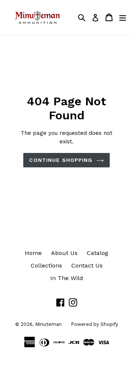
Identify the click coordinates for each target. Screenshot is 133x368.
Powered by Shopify (94, 324)
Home (33, 252)
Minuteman (48, 324)
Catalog (97, 252)
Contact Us (87, 265)
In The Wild (66, 278)
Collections (46, 265)
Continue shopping (60, 160)
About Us (64, 252)
